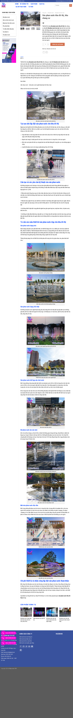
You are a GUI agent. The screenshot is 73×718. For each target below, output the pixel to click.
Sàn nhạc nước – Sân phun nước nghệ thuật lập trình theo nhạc (35, 85)
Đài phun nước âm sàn (59, 12)
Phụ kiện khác (6, 26)
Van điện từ (5, 32)
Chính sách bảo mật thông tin (25, 637)
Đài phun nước (6, 17)
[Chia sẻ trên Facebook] (43, 52)
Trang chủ (44, 12)
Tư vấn (30, 7)
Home (17, 4)
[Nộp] (70, 5)
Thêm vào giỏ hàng (57, 44)
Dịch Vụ (41, 4)
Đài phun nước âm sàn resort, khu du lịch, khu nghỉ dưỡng (51, 620)
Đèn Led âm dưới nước (8, 20)
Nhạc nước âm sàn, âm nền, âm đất (29, 88)
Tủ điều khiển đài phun (8, 29)
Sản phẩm (34, 4)
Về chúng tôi (24, 4)
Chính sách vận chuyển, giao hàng (26, 643)
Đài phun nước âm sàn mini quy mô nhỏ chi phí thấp (64, 620)
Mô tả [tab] (21, 58)
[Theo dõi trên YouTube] (20, 650)
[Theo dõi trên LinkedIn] (32, 646)
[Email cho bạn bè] (46, 52)
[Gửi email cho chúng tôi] (29, 646)
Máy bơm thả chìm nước (9, 23)
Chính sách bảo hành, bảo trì (25, 639)
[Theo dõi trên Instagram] (23, 646)
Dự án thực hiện (21, 7)
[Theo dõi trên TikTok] (26, 646)
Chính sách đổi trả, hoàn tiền (25, 641)
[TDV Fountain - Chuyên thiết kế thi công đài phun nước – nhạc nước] (7, 5)
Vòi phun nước (6, 35)
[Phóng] (22, 24)
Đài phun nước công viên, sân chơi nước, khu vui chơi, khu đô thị (26, 620)
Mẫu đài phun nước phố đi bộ (39, 619)
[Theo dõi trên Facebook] (20, 646)
